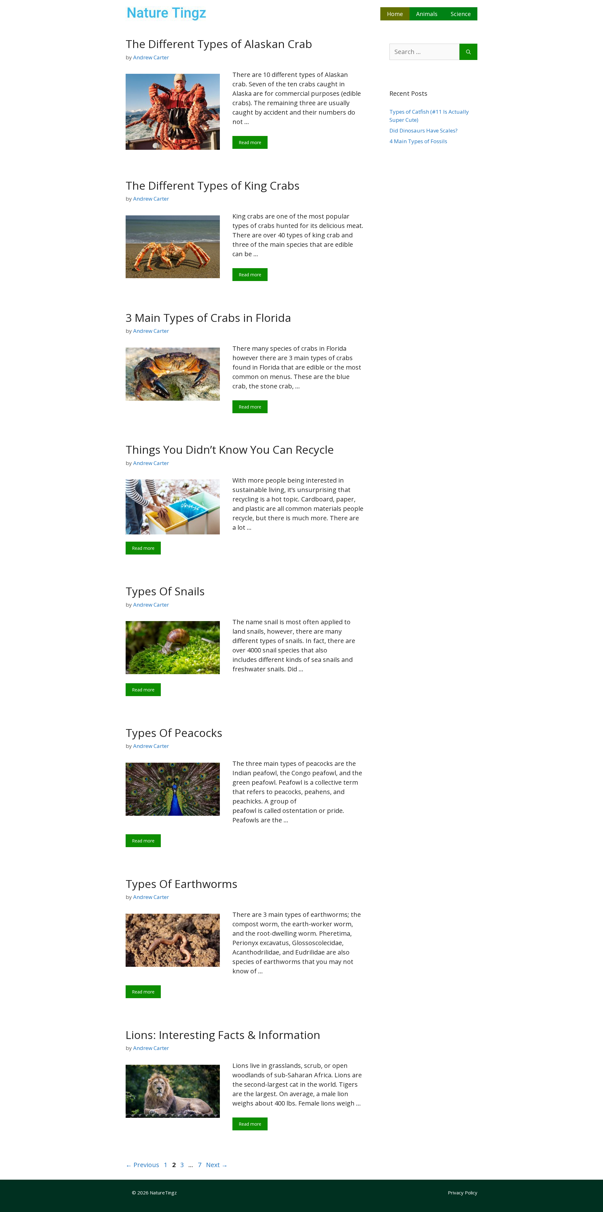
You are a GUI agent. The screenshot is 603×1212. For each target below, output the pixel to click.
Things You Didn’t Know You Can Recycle (230, 449)
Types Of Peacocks (174, 732)
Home (395, 14)
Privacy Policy (462, 1192)
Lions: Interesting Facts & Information (223, 1034)
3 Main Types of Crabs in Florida (208, 317)
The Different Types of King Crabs (213, 185)
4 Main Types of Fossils (418, 141)
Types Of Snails (165, 591)
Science (461, 14)
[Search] (468, 52)
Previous (142, 1165)
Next (217, 1165)
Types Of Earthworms (181, 883)
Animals (426, 14)
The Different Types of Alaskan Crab (219, 43)
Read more (250, 142)
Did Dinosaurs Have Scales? (423, 130)
